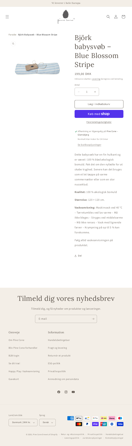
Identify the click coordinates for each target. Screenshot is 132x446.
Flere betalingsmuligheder (99, 122)
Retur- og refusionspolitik (72, 434)
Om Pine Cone (16, 340)
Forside (12, 34)
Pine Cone (37, 434)
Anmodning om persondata (63, 379)
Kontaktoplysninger (114, 438)
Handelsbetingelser (59, 340)
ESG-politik (54, 363)
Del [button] (80, 256)
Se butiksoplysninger (89, 145)
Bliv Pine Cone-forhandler (23, 348)
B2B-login (14, 355)
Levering (96, 78)
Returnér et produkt (59, 355)
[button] (7, 17)
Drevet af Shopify (50, 434)
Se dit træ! (14, 363)
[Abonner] (93, 319)
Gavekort (14, 379)
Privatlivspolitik (57, 371)
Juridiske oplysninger (92, 438)
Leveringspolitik (71, 438)
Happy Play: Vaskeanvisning (24, 371)
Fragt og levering (57, 348)
